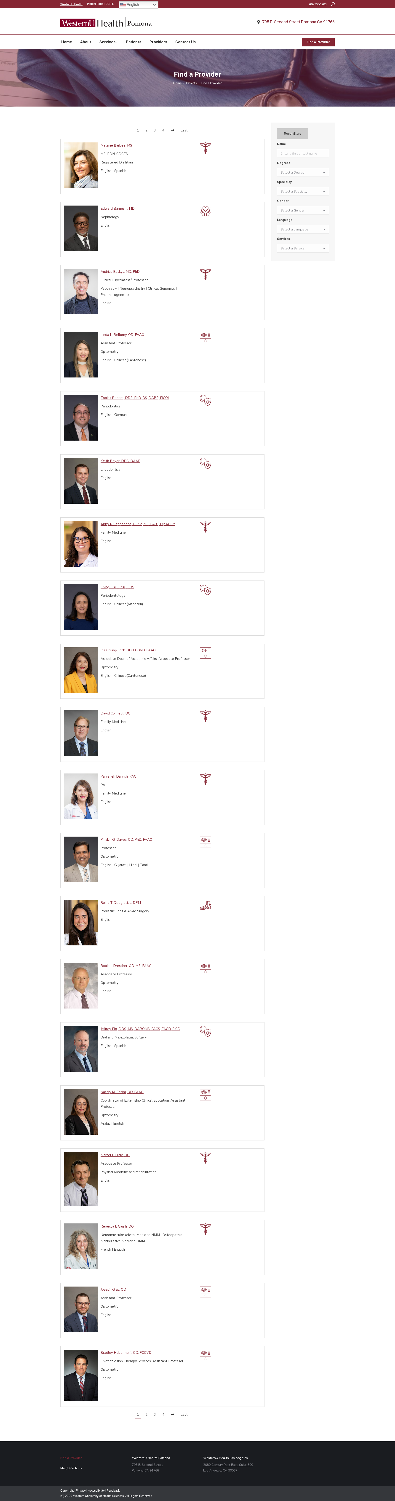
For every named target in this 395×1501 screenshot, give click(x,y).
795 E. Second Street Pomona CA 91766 (298, 22)
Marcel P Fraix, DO (115, 1155)
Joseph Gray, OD (113, 1289)
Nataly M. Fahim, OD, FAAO (122, 1092)
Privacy (81, 1491)
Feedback (113, 1491)
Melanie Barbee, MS (116, 145)
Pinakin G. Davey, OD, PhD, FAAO (126, 839)
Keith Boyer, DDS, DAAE (120, 461)
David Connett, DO (116, 713)
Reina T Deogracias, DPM (121, 902)
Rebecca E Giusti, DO (117, 1226)
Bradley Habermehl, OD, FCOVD (126, 1352)
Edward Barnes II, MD (118, 208)
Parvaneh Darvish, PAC (118, 776)
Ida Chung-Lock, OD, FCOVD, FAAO (128, 650)
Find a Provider (71, 1458)
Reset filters (292, 133)
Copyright (67, 1491)
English (132, 5)
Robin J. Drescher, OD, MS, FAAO (126, 965)
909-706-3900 (317, 4)
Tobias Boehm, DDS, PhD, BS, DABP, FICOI (135, 398)
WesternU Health (71, 4)
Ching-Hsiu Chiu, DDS (117, 587)
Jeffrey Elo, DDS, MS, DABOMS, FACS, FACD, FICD (140, 1029)
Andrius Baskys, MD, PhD (120, 271)
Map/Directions (71, 1468)
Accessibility (96, 1491)
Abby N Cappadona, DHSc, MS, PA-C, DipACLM (138, 524)
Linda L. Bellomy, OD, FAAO (122, 334)
